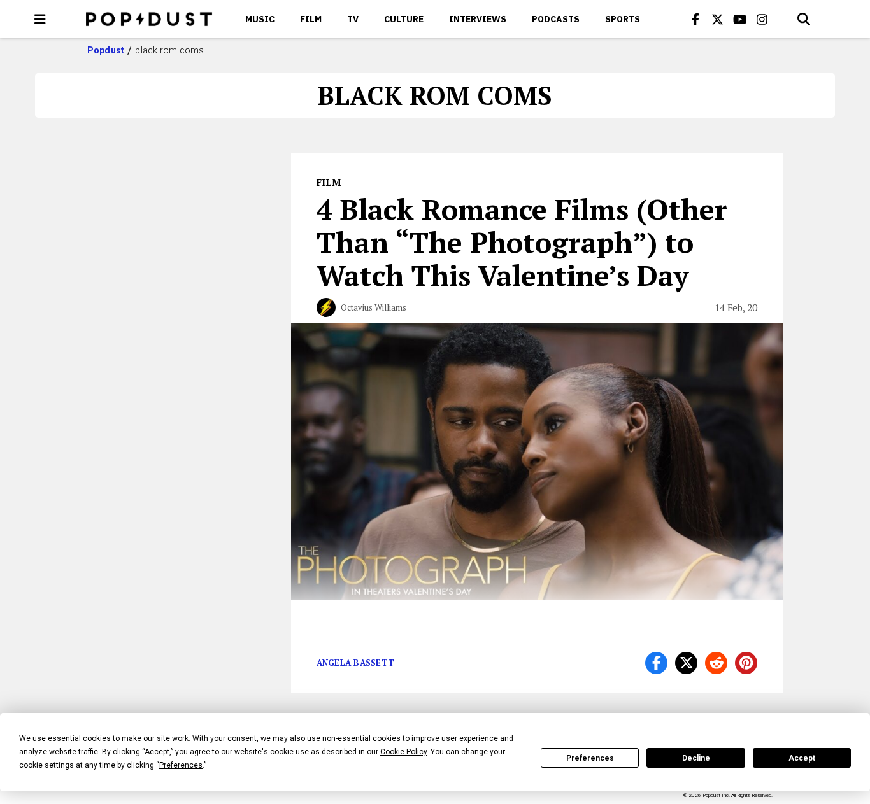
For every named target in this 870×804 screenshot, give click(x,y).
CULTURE (404, 19)
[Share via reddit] (716, 663)
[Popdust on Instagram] (762, 19)
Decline (696, 758)
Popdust (106, 50)
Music (260, 19)
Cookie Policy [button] (403, 751)
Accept (801, 758)
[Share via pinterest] (746, 663)
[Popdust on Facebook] (695, 19)
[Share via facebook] (656, 663)
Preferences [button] (181, 765)
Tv (353, 19)
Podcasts (556, 19)
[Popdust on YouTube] (740, 19)
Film (311, 19)
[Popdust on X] (717, 19)
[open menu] (40, 19)
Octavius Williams (373, 307)
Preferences (590, 758)
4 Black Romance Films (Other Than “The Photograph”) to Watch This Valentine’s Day (522, 242)
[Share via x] (686, 663)
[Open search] (804, 19)
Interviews (477, 19)
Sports (622, 19)
